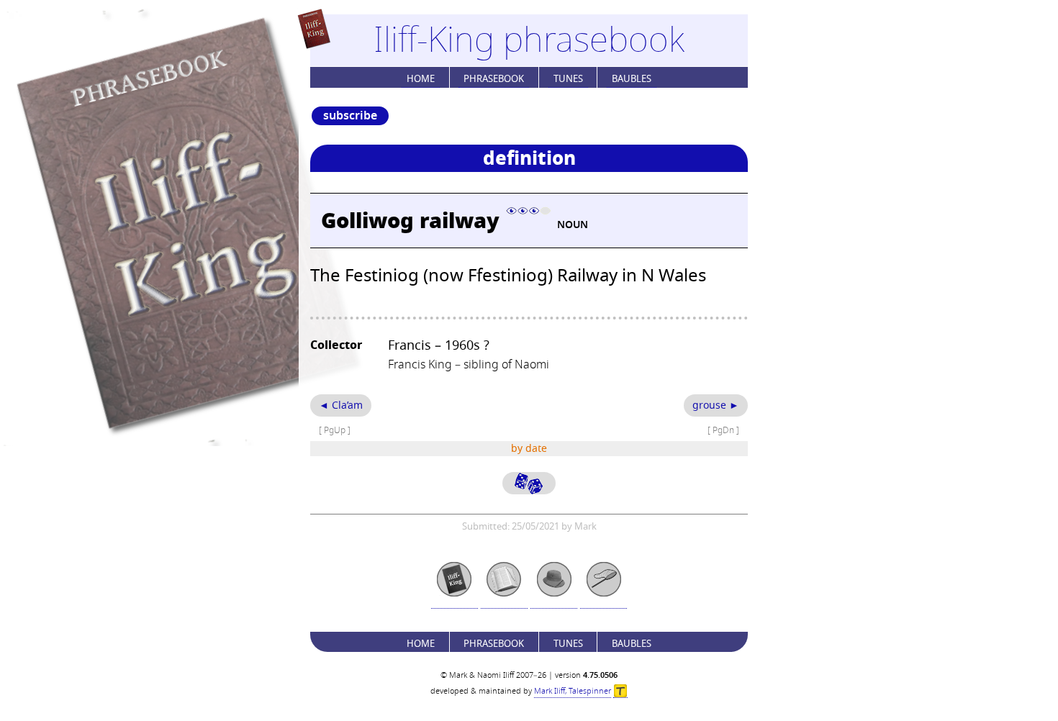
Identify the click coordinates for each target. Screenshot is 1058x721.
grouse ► (715, 405)
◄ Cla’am (341, 405)
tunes (568, 79)
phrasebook (494, 79)
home (421, 79)
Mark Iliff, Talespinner (572, 691)
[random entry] (529, 483)
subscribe (350, 115)
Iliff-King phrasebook (529, 40)
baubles (631, 79)
